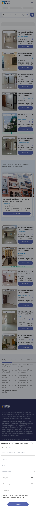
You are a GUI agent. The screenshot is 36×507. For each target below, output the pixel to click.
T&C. (23, 497)
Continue (18, 504)
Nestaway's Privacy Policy (11, 497)
